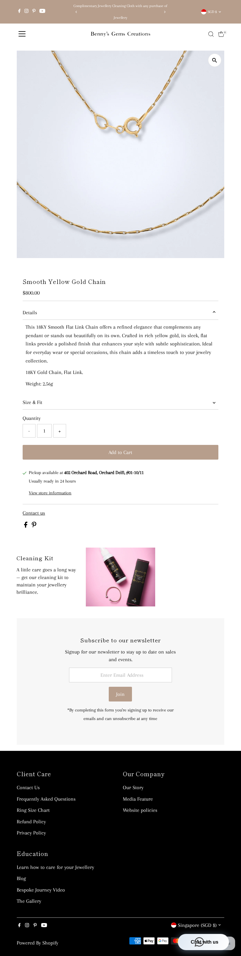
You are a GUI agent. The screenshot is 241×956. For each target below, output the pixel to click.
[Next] (164, 12)
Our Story (133, 787)
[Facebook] (19, 12)
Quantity (32, 418)
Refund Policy (31, 821)
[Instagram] (26, 12)
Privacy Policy (31, 833)
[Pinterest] (34, 12)
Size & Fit (32, 402)
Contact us (34, 513)
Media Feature (138, 799)
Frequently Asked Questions (46, 799)
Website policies (140, 810)
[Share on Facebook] (26, 526)
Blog (21, 878)
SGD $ (212, 12)
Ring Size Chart (33, 810)
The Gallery (29, 901)
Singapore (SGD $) (197, 925)
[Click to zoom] (214, 60)
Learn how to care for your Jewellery (55, 867)
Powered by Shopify (37, 943)
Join (120, 694)
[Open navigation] (22, 34)
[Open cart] (221, 34)
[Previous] (76, 12)
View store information (50, 493)
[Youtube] (42, 12)
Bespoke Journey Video (41, 890)
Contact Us (28, 787)
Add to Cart (120, 452)
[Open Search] (211, 34)
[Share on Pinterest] (34, 526)
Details (30, 312)
